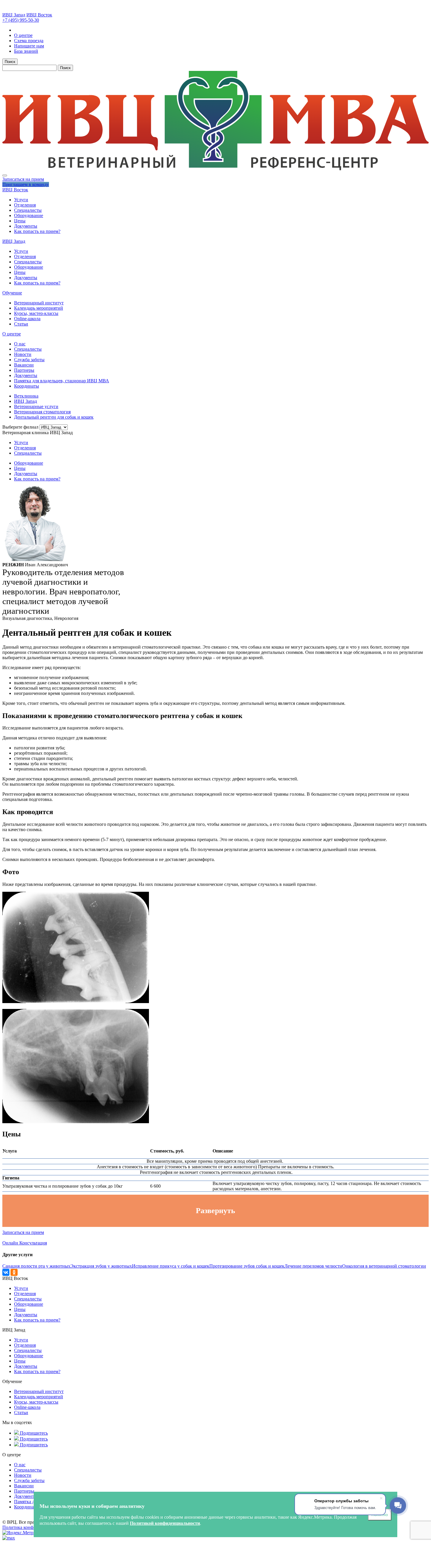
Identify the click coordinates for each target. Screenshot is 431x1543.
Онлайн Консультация (24, 1242)
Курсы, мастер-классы (36, 313)
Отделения (25, 204)
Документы (25, 226)
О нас (20, 343)
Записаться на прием (23, 179)
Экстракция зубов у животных (101, 1266)
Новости (22, 354)
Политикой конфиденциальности (165, 1523)
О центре (11, 333)
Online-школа (27, 318)
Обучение (12, 292)
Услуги (21, 199)
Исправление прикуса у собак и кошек (170, 1266)
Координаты (26, 385)
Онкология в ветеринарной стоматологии (384, 1266)
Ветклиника (26, 395)
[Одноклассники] (14, 1272)
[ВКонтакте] (5, 1272)
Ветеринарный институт (39, 302)
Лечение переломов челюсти (313, 1266)
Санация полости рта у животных (36, 1266)
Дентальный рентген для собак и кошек (54, 417)
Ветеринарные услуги (36, 406)
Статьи (21, 323)
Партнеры (24, 370)
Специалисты (28, 210)
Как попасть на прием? (37, 231)
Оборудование (28, 215)
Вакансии (24, 364)
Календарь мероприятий (38, 308)
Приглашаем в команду (25, 184)
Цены (20, 220)
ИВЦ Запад (13, 14)
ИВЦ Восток (39, 14)
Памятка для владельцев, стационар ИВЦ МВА (61, 380)
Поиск (10, 61)
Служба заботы (29, 359)
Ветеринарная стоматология (42, 411)
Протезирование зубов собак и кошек (246, 1266)
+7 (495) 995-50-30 (20, 20)
